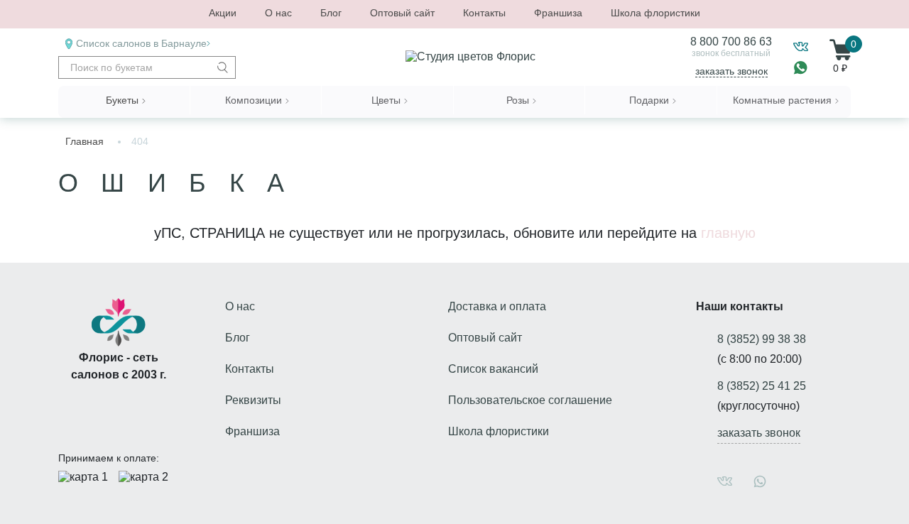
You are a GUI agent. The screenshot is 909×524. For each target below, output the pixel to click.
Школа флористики (655, 12)
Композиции (253, 100)
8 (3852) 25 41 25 (761, 386)
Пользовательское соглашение (530, 400)
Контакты (484, 12)
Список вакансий (493, 369)
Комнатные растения (782, 100)
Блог (331, 12)
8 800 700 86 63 (731, 42)
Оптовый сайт (402, 12)
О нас (278, 12)
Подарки (649, 100)
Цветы (386, 100)
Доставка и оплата (497, 306)
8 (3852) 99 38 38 (761, 339)
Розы (517, 100)
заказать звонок (731, 71)
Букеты (122, 100)
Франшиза (558, 12)
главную (728, 233)
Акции (222, 12)
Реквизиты (253, 400)
